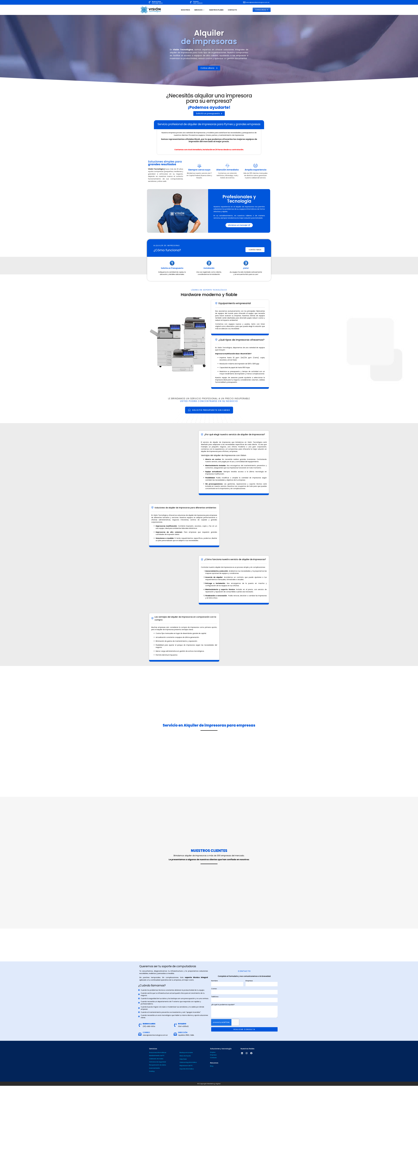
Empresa (249, 971)
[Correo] (139, 1024)
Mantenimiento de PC (156, 1045)
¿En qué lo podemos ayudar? (223, 995)
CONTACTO (232, 10)
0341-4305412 (197, 3)
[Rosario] (191, 2)
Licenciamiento (154, 1058)
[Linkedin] (242, 1043)
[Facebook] (251, 1043)
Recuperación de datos (157, 1055)
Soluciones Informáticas (157, 1042)
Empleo (213, 1042)
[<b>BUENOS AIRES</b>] (140, 1015)
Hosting (151, 1061)
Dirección (182, 1022)
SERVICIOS (198, 10)
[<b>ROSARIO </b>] (175, 1015)
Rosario (196, 2)
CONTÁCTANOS (255, 250)
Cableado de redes (156, 1049)
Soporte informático (187, 1059)
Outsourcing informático (188, 1052)
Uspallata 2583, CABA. (186, 1025)
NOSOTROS (185, 10)
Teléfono (214, 987)
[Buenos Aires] (150, 2)
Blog (211, 1056)
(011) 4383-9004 (157, 3)
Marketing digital (214, 1074)
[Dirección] (175, 1024)
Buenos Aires (156, 2)
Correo (146, 1022)
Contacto (213, 1048)
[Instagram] (246, 1043)
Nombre (214, 971)
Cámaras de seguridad (157, 1052)
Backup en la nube (186, 1042)
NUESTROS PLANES (216, 10)
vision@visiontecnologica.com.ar (155, 1025)
